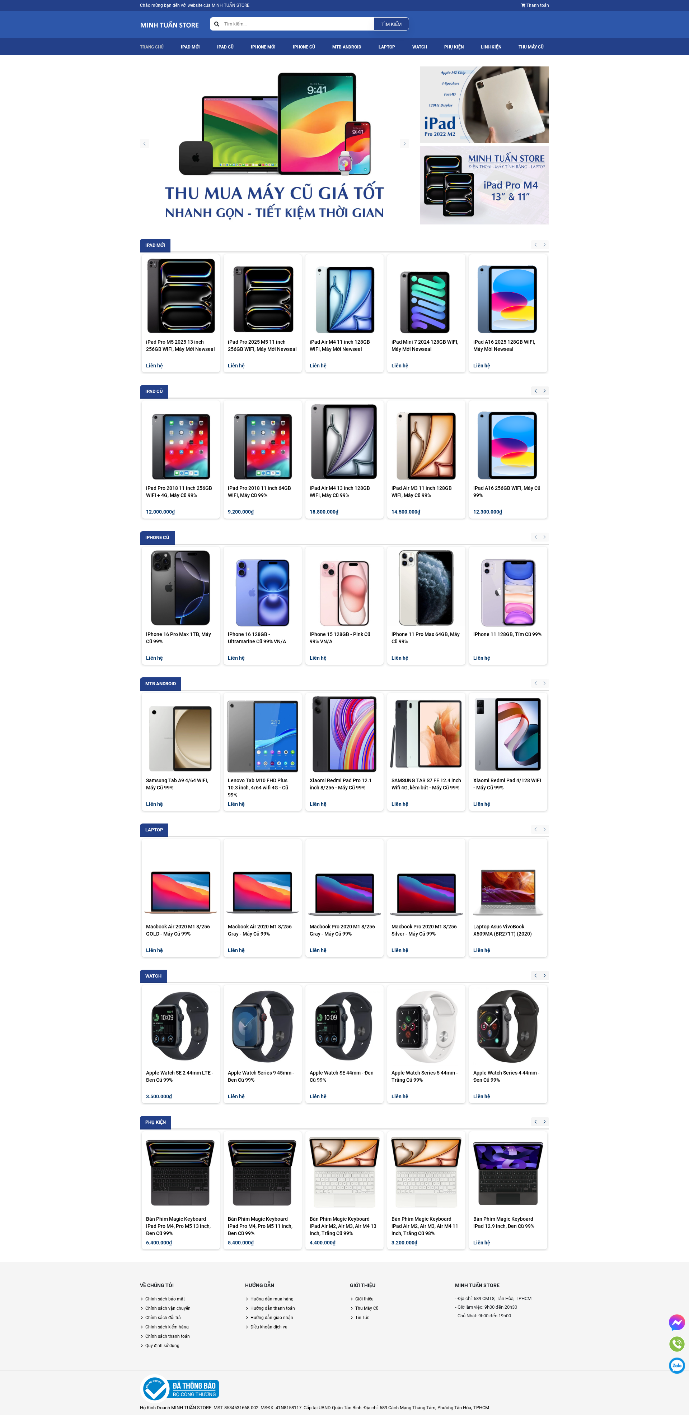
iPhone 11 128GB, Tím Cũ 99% (507, 634)
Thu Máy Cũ (531, 47)
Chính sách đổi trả (163, 1317)
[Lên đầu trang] (678, 1380)
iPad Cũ (225, 47)
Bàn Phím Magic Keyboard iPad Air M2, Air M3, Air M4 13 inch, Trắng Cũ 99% (343, 1226)
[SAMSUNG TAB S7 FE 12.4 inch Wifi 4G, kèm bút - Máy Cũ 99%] (426, 734)
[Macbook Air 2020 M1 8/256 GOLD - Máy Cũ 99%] (181, 880)
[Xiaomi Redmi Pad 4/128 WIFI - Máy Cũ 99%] (508, 734)
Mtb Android (346, 47)
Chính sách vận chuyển (168, 1308)
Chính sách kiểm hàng (167, 1327)
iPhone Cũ (304, 47)
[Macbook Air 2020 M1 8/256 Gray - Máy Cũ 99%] (263, 880)
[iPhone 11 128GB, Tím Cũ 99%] (508, 588)
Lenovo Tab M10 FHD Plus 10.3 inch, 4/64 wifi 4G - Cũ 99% (258, 788)
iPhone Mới (263, 47)
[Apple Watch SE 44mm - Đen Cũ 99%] (344, 1026)
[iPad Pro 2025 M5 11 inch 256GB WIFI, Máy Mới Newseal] (263, 295)
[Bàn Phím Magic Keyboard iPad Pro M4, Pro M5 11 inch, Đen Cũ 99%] (263, 1172)
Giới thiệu (364, 1299)
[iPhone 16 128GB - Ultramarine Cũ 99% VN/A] (263, 588)
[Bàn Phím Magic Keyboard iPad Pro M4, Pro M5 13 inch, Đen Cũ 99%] (181, 1172)
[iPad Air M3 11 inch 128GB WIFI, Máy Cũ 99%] (426, 442)
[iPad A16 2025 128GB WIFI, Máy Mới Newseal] (508, 295)
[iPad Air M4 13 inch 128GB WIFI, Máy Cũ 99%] (344, 442)
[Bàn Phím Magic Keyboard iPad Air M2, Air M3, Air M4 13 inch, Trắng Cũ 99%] (344, 1172)
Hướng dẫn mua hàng (272, 1299)
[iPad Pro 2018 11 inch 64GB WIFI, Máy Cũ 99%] (263, 442)
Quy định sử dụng (162, 1345)
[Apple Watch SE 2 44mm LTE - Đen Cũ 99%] (181, 1026)
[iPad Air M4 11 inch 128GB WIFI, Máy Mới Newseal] (344, 295)
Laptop (387, 47)
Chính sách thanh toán (167, 1336)
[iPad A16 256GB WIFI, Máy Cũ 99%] (508, 442)
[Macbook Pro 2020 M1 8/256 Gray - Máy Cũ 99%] (344, 880)
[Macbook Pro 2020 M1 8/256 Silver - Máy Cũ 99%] (426, 880)
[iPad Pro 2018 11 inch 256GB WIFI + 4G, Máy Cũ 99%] (181, 442)
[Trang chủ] (169, 24)
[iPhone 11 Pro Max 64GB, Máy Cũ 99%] (426, 588)
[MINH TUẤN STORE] (274, 146)
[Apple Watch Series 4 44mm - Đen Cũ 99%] (508, 1026)
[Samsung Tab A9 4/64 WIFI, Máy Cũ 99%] (181, 734)
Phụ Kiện (454, 47)
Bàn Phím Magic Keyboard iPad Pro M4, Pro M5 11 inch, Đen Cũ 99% (260, 1226)
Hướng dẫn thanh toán (272, 1308)
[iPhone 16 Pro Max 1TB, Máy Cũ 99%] (181, 588)
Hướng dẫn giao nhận (271, 1317)
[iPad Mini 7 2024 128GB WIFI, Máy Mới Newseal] (426, 295)
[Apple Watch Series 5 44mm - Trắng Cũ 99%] (426, 1026)
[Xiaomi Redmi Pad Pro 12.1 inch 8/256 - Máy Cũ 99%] (344, 734)
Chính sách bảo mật (165, 1299)
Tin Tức (362, 1317)
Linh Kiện (491, 47)
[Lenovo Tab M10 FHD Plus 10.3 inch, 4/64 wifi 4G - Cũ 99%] (263, 734)
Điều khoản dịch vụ (268, 1327)
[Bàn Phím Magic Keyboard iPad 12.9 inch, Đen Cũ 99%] (508, 1172)
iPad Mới (190, 47)
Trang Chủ (152, 47)
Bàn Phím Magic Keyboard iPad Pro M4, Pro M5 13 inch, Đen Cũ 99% (178, 1226)
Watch (419, 47)
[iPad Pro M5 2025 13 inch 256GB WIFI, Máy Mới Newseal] (181, 295)
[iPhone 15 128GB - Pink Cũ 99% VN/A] (344, 588)
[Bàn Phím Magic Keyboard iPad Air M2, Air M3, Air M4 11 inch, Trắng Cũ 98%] (426, 1172)
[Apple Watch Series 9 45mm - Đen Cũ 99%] (263, 1026)
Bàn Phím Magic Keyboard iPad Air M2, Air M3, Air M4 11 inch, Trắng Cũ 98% (425, 1226)
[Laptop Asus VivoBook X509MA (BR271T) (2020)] (508, 880)
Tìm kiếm (391, 24)
